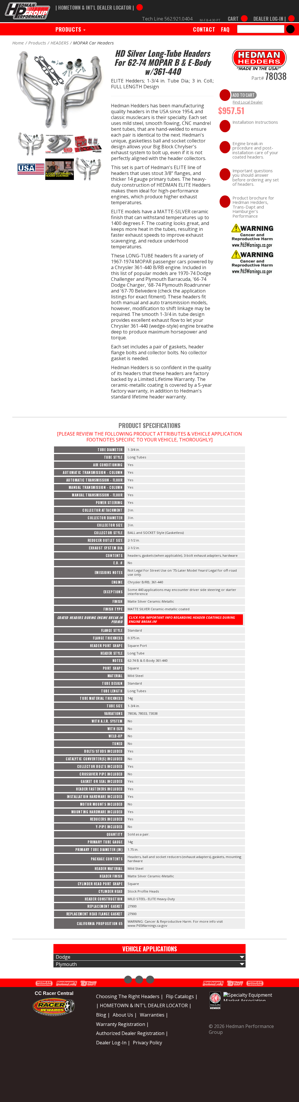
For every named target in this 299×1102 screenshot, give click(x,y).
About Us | (125, 1015)
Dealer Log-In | (113, 1042)
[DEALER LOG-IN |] (273, 13)
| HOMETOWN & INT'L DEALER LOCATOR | (144, 1005)
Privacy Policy (147, 1042)
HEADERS (60, 43)
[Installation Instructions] (252, 235)
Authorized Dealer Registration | (132, 1033)
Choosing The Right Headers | (129, 996)
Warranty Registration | (122, 1024)
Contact (204, 29)
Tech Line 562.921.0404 (167, 19)
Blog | (103, 1015)
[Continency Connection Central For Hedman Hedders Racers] (53, 1006)
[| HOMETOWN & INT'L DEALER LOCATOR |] (99, 2)
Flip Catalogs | (182, 996)
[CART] (237, 13)
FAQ (225, 29)
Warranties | (154, 1015)
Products (69, 29)
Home (18, 43)
